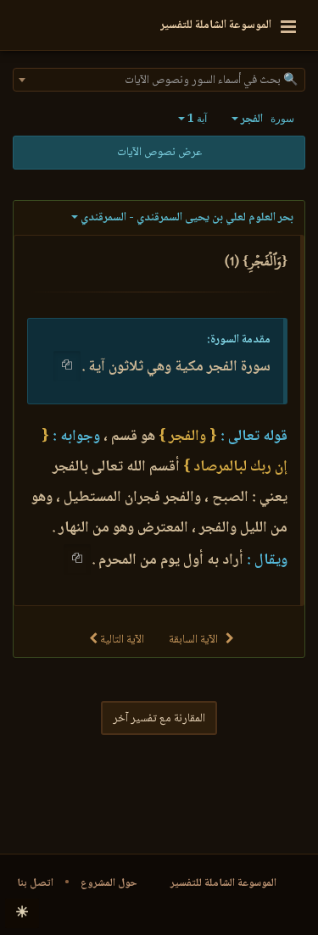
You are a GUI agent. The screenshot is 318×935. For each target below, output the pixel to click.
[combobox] (159, 80)
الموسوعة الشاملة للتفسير (223, 883)
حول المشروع (109, 883)
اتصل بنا (35, 883)
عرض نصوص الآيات (159, 152)
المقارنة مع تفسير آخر (159, 719)
